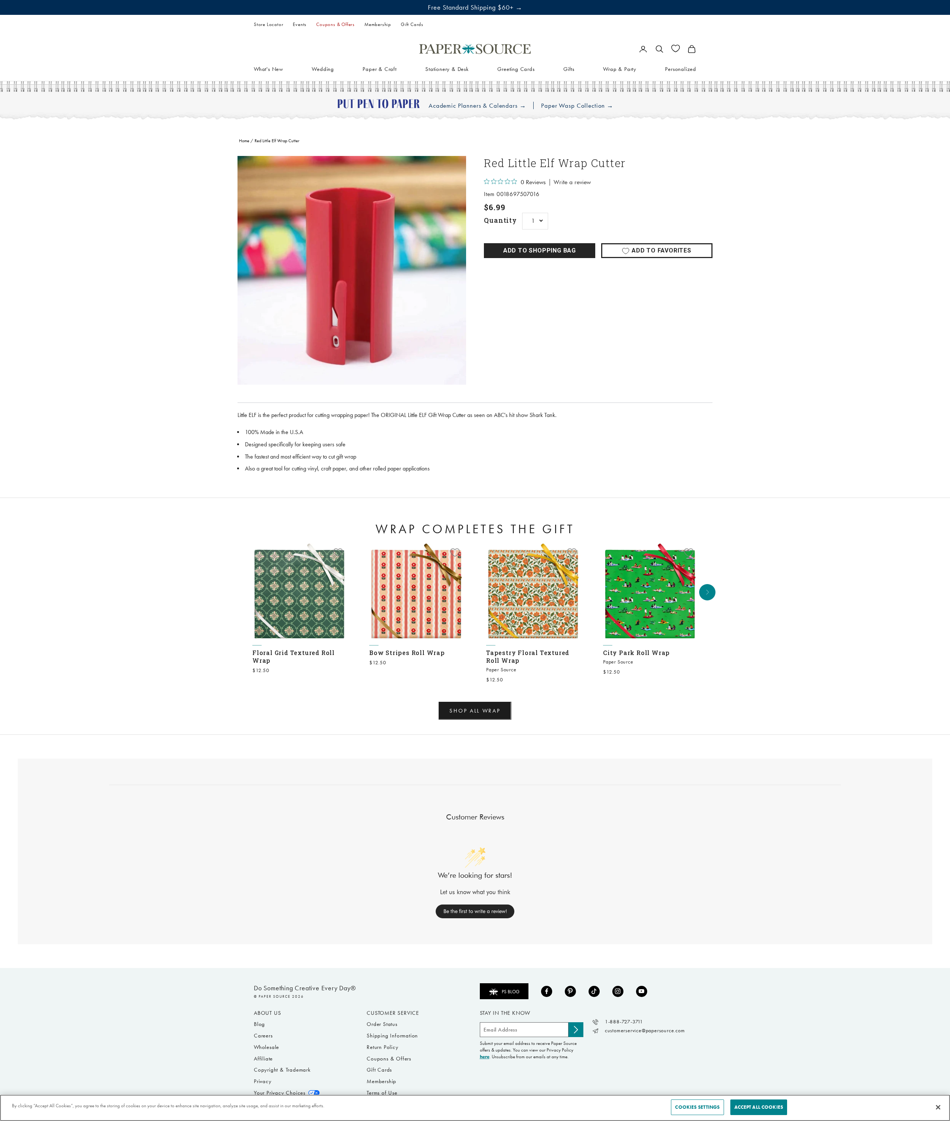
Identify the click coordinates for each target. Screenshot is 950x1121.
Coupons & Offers (335, 24)
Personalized (680, 68)
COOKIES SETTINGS (697, 1107)
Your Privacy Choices (279, 1092)
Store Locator (268, 24)
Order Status (382, 1024)
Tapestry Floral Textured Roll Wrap (527, 656)
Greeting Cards (515, 68)
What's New (268, 68)
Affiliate (263, 1058)
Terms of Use (382, 1092)
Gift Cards (412, 24)
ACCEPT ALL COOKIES (758, 1107)
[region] (352, 270)
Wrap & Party (619, 68)
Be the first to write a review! (475, 911)
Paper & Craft (379, 68)
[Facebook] (546, 991)
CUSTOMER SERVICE (393, 1013)
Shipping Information (392, 1035)
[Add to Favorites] (338, 552)
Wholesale (266, 1047)
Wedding (323, 68)
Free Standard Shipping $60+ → (475, 7)
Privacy (263, 1081)
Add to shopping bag (539, 250)
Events (300, 24)
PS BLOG (511, 991)
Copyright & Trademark (282, 1069)
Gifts (568, 68)
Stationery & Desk (447, 68)
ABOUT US (267, 1013)
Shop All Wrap (474, 710)
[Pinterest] (570, 991)
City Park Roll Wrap (636, 652)
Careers (263, 1035)
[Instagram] (617, 991)
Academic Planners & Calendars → (477, 105)
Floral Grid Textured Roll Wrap (293, 656)
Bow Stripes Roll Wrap (407, 652)
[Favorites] (675, 48)
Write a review (572, 182)
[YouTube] (641, 991)
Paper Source (501, 670)
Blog (259, 1024)
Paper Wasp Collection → (577, 105)
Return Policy (382, 1047)
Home (244, 140)
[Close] (938, 1107)
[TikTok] (594, 991)
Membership (377, 24)
